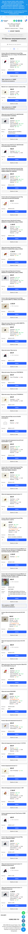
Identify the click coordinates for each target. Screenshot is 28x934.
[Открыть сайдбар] (1, 16)
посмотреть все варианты (8, 81)
